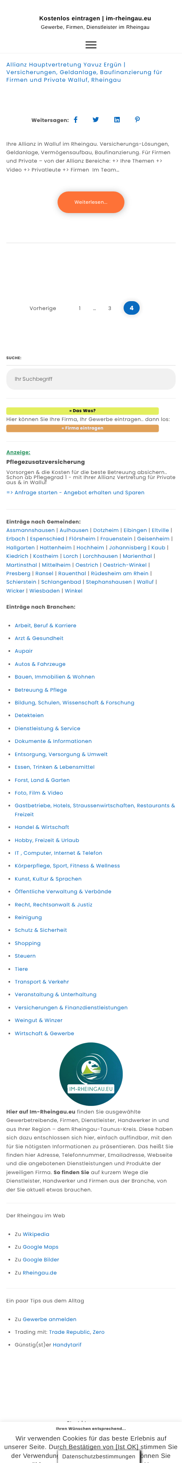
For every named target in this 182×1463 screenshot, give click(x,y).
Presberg (18, 573)
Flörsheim (82, 539)
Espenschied (47, 539)
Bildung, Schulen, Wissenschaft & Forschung (75, 703)
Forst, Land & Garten (42, 780)
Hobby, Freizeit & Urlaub (47, 840)
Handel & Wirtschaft (42, 827)
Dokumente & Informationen (53, 741)
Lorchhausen (100, 556)
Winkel (74, 591)
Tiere (21, 969)
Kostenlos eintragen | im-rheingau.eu (95, 18)
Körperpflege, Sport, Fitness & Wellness (67, 866)
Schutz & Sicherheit (41, 930)
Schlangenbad (61, 582)
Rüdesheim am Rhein (120, 573)
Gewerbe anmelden (50, 1319)
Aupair (24, 651)
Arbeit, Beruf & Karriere (46, 625)
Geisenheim (153, 539)
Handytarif (67, 1345)
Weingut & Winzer (39, 1020)
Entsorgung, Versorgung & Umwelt (61, 754)
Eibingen (135, 530)
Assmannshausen (30, 530)
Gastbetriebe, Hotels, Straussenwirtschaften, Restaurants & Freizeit (95, 810)
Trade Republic (69, 1332)
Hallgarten (20, 547)
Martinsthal (21, 565)
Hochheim (90, 547)
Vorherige (43, 308)
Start (73, 1423)
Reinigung (28, 917)
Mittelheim (56, 565)
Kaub (158, 547)
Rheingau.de (40, 1273)
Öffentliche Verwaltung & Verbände (63, 891)
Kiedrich (17, 556)
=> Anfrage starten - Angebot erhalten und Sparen (75, 493)
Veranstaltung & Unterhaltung (56, 994)
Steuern (25, 956)
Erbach (15, 539)
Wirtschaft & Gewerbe (44, 1033)
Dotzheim (106, 530)
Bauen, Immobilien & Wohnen (55, 677)
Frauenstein (116, 539)
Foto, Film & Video (39, 793)
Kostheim (46, 556)
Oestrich (86, 565)
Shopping (28, 943)
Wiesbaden (44, 591)
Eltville (160, 530)
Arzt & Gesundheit (39, 638)
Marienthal (137, 556)
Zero (99, 1332)
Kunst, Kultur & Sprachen (48, 879)
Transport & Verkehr (42, 982)
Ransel (45, 573)
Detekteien (29, 715)
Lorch (70, 556)
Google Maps (41, 1247)
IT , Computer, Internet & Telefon (58, 853)
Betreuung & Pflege (41, 690)
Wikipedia (36, 1234)
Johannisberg (128, 547)
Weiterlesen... (91, 202)
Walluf (145, 582)
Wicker (15, 591)
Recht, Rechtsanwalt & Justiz (53, 905)
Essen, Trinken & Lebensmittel (55, 767)
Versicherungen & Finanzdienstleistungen (71, 1007)
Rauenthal (72, 573)
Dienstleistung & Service (47, 728)
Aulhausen (74, 530)
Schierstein (21, 582)
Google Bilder (41, 1260)
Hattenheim (56, 547)
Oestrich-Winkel (125, 565)
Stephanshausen (109, 582)
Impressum (100, 1423)
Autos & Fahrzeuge (40, 664)
